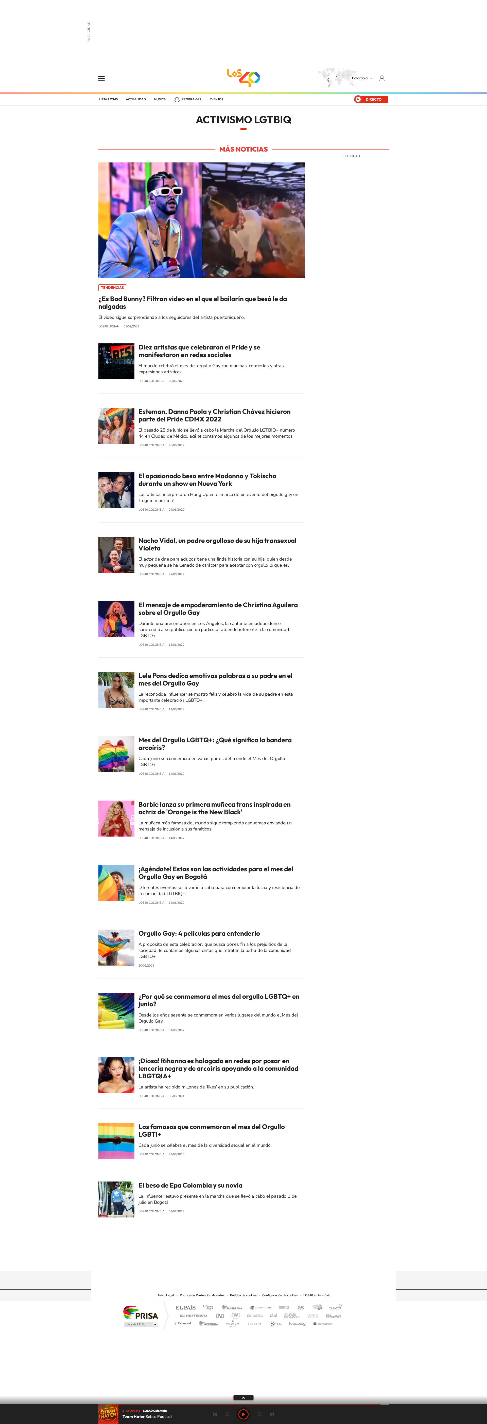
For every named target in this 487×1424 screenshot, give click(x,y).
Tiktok (223, 1261)
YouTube (243, 1261)
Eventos (216, 99)
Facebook (264, 1261)
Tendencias (112, 287)
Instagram (233, 1261)
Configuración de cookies (280, 1295)
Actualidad (136, 99)
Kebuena (329, 1314)
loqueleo (297, 1322)
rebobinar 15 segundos (227, 1414)
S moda (275, 1322)
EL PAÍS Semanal (292, 1314)
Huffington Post (192, 1314)
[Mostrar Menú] (105, 78)
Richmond (182, 1322)
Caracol (334, 1308)
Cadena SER (282, 1308)
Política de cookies (243, 1295)
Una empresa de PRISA (140, 1312)
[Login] (382, 77)
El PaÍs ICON (254, 1322)
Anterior (215, 1414)
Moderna (207, 1322)
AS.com (298, 1308)
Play (243, 1414)
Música (160, 99)
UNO (220, 1314)
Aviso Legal (166, 1295)
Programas (191, 99)
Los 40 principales (209, 1308)
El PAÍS (185, 1308)
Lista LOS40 (108, 99)
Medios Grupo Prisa (140, 1324)
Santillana (233, 1308)
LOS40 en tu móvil (316, 1295)
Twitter (254, 1261)
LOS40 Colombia (243, 78)
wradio (235, 1314)
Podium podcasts (232, 1322)
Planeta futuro (311, 1314)
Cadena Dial (273, 1314)
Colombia (360, 78)
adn (315, 1308)
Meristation (322, 1322)
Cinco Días (254, 1314)
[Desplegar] (243, 1397)
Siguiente (272, 1414)
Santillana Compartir (260, 1308)
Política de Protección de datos (202, 1295)
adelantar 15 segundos (260, 1414)
